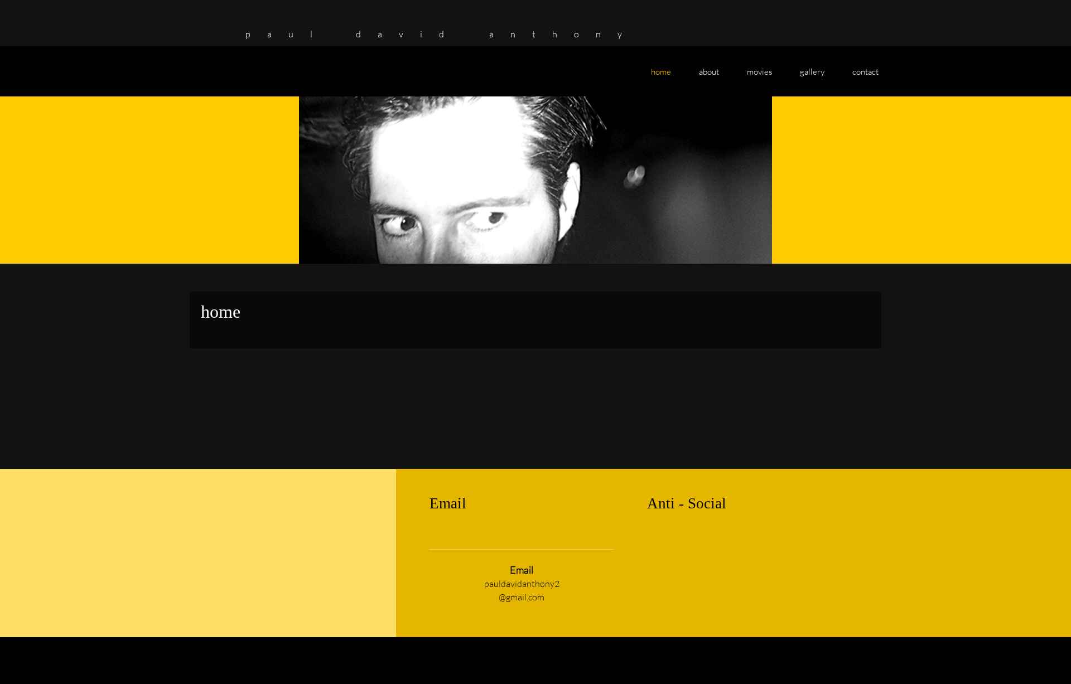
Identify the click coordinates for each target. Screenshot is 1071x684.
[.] (204, 25)
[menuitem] (661, 77)
